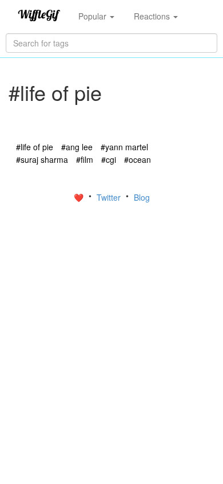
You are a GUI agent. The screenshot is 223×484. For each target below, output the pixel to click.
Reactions (153, 16)
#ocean (137, 159)
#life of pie (34, 147)
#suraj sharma (42, 159)
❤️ (80, 197)
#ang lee (77, 147)
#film (84, 159)
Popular (93, 16)
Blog (142, 197)
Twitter (110, 197)
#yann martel (124, 147)
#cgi (108, 159)
